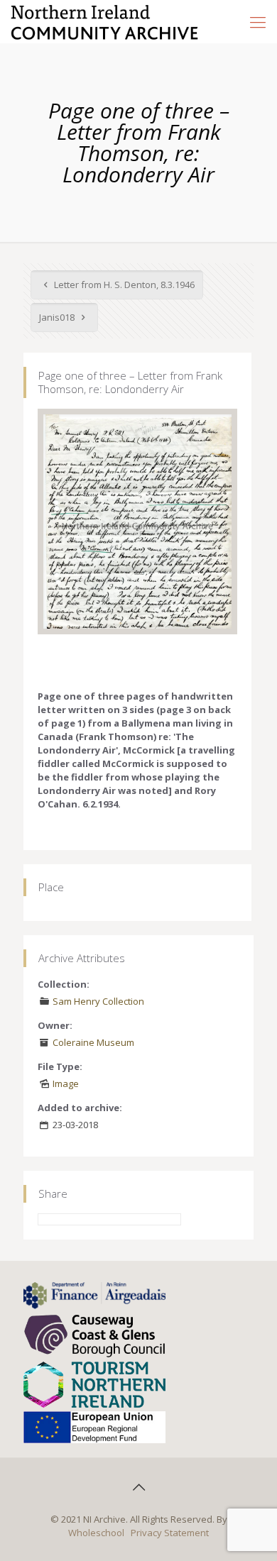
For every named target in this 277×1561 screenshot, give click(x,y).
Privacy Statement (170, 1532)
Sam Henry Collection (98, 1001)
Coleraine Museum (93, 1042)
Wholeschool (96, 1532)
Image (66, 1083)
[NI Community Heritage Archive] (105, 21)
